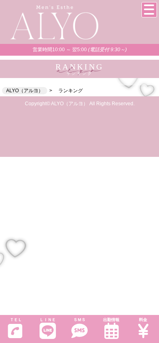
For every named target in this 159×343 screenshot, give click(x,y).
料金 (143, 319)
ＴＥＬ (16, 319)
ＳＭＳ (79, 319)
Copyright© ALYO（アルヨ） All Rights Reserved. (80, 103)
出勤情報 (111, 319)
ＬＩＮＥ (48, 319)
